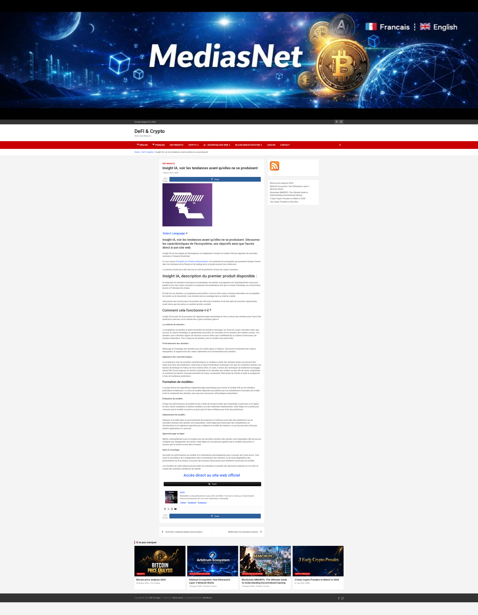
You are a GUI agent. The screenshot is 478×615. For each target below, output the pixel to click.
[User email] (175, 509)
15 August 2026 (248, 586)
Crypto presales (302, 574)
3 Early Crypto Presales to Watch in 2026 (287, 198)
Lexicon (271, 145)
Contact (285, 145)
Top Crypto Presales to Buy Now (284, 202)
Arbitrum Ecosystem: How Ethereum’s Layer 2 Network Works (209, 581)
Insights (140, 574)
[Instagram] (172, 509)
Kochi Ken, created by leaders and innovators (184, 532)
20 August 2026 (142, 583)
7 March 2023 (167, 173)
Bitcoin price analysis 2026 (281, 183)
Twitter (183, 503)
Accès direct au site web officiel (212, 475)
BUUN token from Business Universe (243, 532)
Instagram (202, 503)
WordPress (207, 598)
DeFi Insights (176, 145)
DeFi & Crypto (149, 131)
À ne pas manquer (146, 542)
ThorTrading (155, 583)
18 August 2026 (195, 586)
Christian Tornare (210, 586)
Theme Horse (177, 598)
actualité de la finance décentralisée (192, 261)
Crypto (192, 145)
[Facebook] (165, 509)
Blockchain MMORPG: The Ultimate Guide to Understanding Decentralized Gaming (264, 581)
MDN (176, 173)
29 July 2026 (299, 583)
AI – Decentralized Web (216, 145)
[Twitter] (168, 509)
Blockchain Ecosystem (247, 145)
